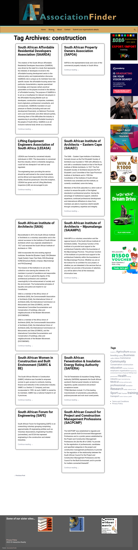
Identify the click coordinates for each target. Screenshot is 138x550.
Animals (133, 352)
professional (117, 385)
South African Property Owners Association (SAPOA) (80, 50)
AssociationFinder (12, 548)
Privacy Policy (117, 404)
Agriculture (122, 351)
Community (118, 361)
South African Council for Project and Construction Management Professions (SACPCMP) (82, 417)
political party (128, 382)
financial (125, 373)
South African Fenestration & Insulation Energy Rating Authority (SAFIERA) (82, 363)
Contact (67, 30)
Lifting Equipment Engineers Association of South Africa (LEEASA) (36, 144)
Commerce (125, 358)
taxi (119, 393)
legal (119, 379)
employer (125, 368)
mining (121, 382)
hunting (129, 376)
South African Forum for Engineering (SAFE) (35, 413)
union (121, 396)
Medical (114, 382)
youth (130, 396)
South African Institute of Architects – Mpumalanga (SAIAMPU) (83, 226)
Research (116, 389)
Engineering (133, 371)
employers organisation (120, 371)
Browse (51, 30)
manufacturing (125, 379)
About (59, 30)
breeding (114, 355)
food (135, 373)
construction (128, 365)
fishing (131, 373)
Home (43, 30)
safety (125, 389)
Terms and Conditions (120, 401)
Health (122, 376)
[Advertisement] (60, 494)
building (120, 355)
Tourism (124, 393)
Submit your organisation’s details (86, 30)
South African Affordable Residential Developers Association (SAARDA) (36, 50)
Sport (114, 393)
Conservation (116, 364)
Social (134, 389)
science (130, 389)
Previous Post (19, 475)
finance (120, 373)
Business (129, 355)
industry (114, 379)
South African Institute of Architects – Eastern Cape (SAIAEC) (83, 144)
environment (114, 373)
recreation (129, 385)
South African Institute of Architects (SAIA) (36, 224)
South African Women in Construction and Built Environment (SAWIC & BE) (35, 363)
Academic (113, 352)
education (116, 367)
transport (114, 396)
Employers (131, 368)
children (117, 358)
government (113, 376)
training (133, 393)
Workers (125, 396)
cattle (112, 358)
